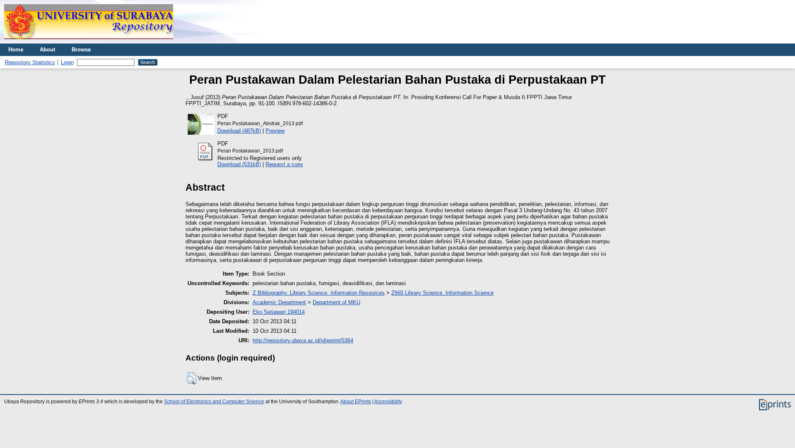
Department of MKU (336, 302)
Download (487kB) (239, 131)
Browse (81, 49)
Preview (274, 131)
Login (67, 62)
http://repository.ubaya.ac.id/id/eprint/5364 (303, 340)
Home (15, 49)
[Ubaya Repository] (88, 42)
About (47, 49)
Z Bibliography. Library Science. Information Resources (319, 293)
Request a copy (284, 164)
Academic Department (279, 302)
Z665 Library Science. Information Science (442, 293)
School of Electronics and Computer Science (214, 401)
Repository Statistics (30, 62)
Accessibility (388, 401)
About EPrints (355, 401)
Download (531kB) (239, 164)
